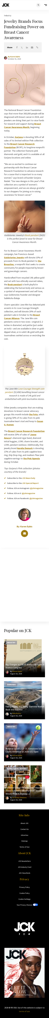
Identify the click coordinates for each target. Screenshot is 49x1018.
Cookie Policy (24, 893)
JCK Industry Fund (24, 867)
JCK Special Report (30, 483)
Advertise (24, 835)
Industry (7, 15)
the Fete (33, 414)
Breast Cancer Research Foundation (26, 431)
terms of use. (24, 1011)
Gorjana (19, 137)
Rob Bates (16, 713)
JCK (5, 5)
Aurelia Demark (25, 448)
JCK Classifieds (24, 873)
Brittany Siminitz (19, 797)
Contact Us (24, 829)
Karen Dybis (15, 56)
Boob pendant (32, 235)
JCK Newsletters (24, 861)
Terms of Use (25, 847)
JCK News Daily (28, 478)
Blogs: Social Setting (17, 769)
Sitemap (24, 841)
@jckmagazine (36, 488)
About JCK (24, 823)
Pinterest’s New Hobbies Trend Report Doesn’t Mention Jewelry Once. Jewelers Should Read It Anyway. (25, 790)
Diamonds (11, 684)
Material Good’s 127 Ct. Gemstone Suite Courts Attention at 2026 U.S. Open (24, 750)
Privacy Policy (24, 887)
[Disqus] (24, 585)
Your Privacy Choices (24, 905)
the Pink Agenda (31, 458)
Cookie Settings (24, 899)
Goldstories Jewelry (14, 257)
